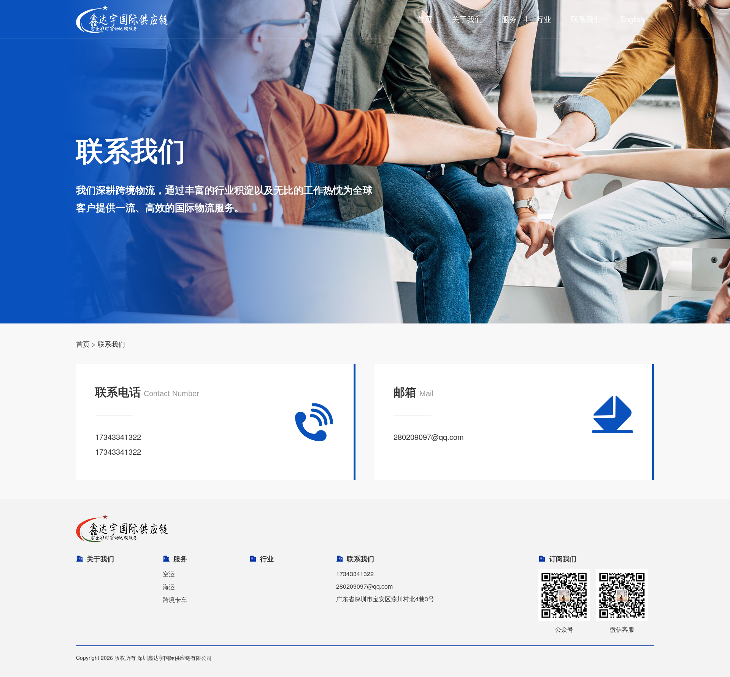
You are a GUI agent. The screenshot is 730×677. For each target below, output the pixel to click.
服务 (509, 18)
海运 (169, 586)
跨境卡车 (175, 599)
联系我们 (586, 18)
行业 (543, 18)
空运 (169, 573)
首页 (424, 18)
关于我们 (467, 18)
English (632, 18)
